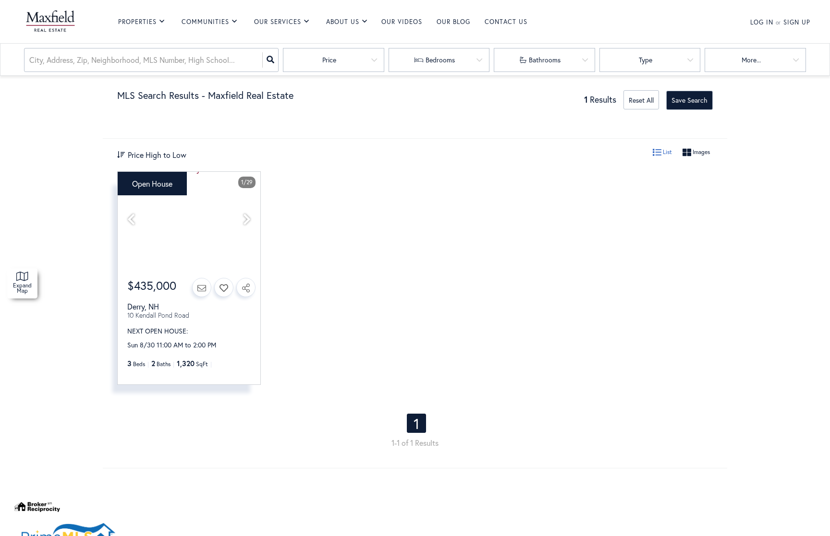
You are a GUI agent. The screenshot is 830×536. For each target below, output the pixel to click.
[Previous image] (131, 219)
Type (645, 59)
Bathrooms (545, 59)
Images (700, 151)
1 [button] (416, 423)
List (666, 151)
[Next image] (246, 219)
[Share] (246, 287)
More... (751, 59)
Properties (137, 22)
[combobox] (30, 60)
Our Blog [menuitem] (453, 22)
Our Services (277, 22)
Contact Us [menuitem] (506, 22)
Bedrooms (440, 59)
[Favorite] (223, 287)
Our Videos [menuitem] (401, 22)
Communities (205, 22)
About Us (342, 22)
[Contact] (201, 287)
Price (329, 59)
